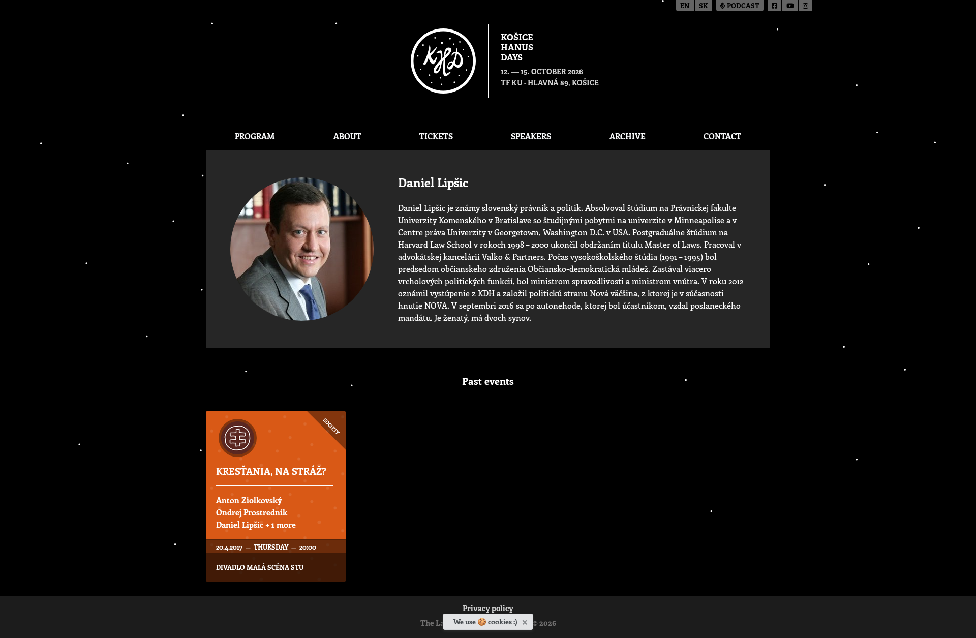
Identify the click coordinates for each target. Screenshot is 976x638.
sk (703, 6)
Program (255, 136)
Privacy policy (488, 609)
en (685, 6)
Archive (627, 136)
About (347, 136)
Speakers (531, 136)
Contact (722, 136)
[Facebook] (775, 5)
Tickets (436, 136)
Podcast (742, 6)
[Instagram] (805, 5)
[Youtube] (790, 5)
